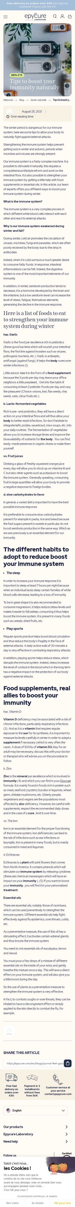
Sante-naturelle (38, 100)
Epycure (65, 781)
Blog (21, 100)
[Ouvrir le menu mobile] (5, 16)
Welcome (8, 100)
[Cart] (70, 16)
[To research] (55, 16)
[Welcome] (35, 17)
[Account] (62, 17)
